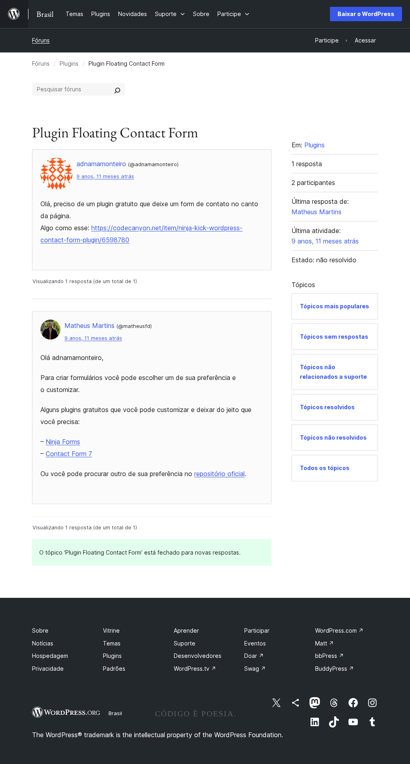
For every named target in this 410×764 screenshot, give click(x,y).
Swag (255, 668)
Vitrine (111, 630)
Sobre (40, 630)
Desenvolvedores (197, 655)
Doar (254, 655)
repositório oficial (219, 474)
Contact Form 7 (69, 454)
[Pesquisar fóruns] (117, 89)
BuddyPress (334, 668)
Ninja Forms (63, 442)
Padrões (114, 668)
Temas (112, 643)
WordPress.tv (195, 668)
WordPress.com (339, 630)
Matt (324, 643)
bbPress (329, 655)
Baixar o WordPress (366, 13)
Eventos (255, 643)
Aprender (186, 630)
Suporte (184, 643)
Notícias (42, 643)
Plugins (69, 63)
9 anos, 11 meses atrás (105, 176)
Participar (256, 630)
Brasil (115, 713)
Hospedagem (50, 655)
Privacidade (48, 668)
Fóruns (41, 40)
